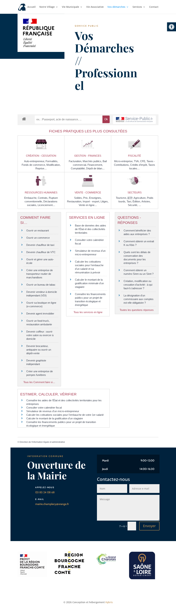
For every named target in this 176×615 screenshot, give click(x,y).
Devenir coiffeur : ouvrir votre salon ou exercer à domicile (39, 335)
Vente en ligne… (88, 205)
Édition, (137, 201)
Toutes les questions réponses (137, 309)
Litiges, (104, 201)
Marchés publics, (93, 161)
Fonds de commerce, (34, 164)
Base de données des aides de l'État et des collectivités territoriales (90, 229)
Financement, (95, 164)
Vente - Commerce (88, 192)
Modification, (53, 164)
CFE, (143, 161)
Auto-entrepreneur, (35, 161)
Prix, (86, 197)
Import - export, (92, 201)
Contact (153, 7)
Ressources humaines (41, 192)
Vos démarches (116, 7)
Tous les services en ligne (88, 312)
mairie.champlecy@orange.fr (52, 504)
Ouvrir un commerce (38, 237)
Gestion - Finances (87, 155)
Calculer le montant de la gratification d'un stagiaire (54, 418)
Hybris (109, 602)
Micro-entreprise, (124, 161)
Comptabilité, (78, 168)
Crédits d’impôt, (139, 164)
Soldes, (78, 197)
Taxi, (130, 201)
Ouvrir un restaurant (37, 230)
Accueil (31, 7)
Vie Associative (95, 7)
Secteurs (135, 192)
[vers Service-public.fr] (134, 120)
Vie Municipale (70, 7)
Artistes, (146, 201)
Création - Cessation (41, 155)
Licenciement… (46, 205)
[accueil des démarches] (24, 119)
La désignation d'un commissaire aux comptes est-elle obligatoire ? (138, 299)
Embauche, (31, 197)
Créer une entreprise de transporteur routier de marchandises (39, 274)
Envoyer (149, 526)
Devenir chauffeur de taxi (40, 244)
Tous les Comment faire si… (39, 382)
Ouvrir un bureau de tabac (41, 284)
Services (137, 7)
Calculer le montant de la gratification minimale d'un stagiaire (89, 283)
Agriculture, (140, 197)
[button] (171, 26)
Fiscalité (134, 155)
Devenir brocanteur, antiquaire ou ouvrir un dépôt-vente (38, 350)
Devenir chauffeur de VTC (41, 252)
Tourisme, (122, 197)
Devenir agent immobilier (40, 313)
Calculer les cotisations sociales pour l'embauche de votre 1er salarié (65, 414)
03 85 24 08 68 (45, 492)
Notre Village (47, 7)
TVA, (137, 161)
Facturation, (76, 161)
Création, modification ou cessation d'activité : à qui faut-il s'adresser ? (138, 285)
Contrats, (43, 197)
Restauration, (75, 201)
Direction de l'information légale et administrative (42, 442)
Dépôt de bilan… (95, 168)
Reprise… (41, 168)
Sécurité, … (134, 205)
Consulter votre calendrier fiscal (44, 407)
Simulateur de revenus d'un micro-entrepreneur (52, 411)
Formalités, (52, 161)
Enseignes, (95, 197)
